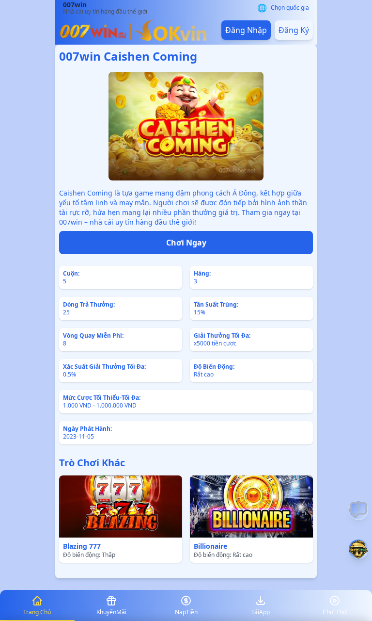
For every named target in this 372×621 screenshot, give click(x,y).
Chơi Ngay (186, 242)
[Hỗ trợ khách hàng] (358, 510)
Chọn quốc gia (290, 8)
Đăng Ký (294, 30)
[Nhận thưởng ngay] (358, 549)
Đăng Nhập (246, 30)
